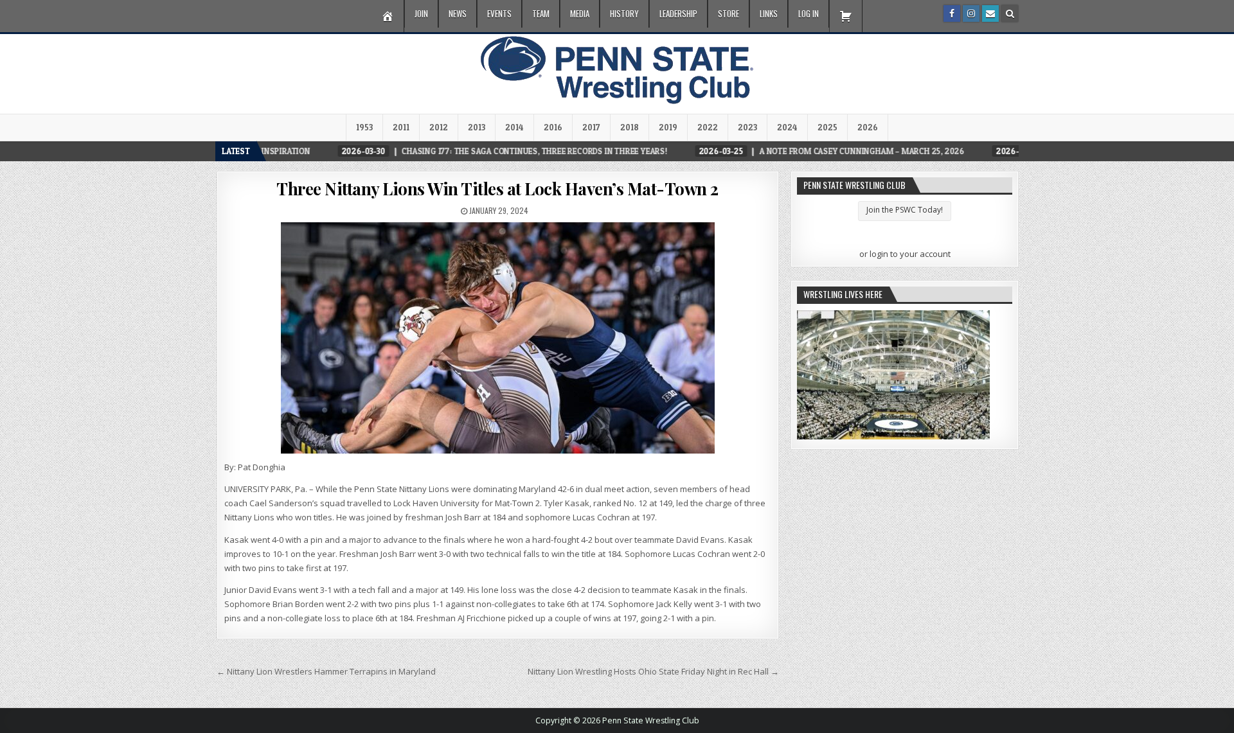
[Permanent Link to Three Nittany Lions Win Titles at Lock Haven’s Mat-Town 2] (497, 338)
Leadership (678, 13)
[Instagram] (971, 13)
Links (769, 13)
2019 (668, 127)
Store (728, 13)
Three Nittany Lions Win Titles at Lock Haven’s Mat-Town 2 (497, 188)
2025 (827, 127)
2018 (629, 127)
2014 (514, 127)
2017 (591, 127)
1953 (364, 127)
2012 (438, 127)
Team (541, 13)
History (624, 13)
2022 (707, 127)
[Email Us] (990, 13)
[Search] (1009, 13)
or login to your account (905, 254)
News (458, 13)
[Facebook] (951, 13)
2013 (476, 127)
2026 (867, 127)
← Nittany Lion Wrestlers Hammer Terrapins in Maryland (326, 671)
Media (579, 13)
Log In (808, 13)
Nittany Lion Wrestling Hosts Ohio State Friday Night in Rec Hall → (653, 671)
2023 (747, 127)
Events (499, 13)
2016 (553, 127)
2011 (401, 127)
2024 (787, 127)
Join (421, 13)
